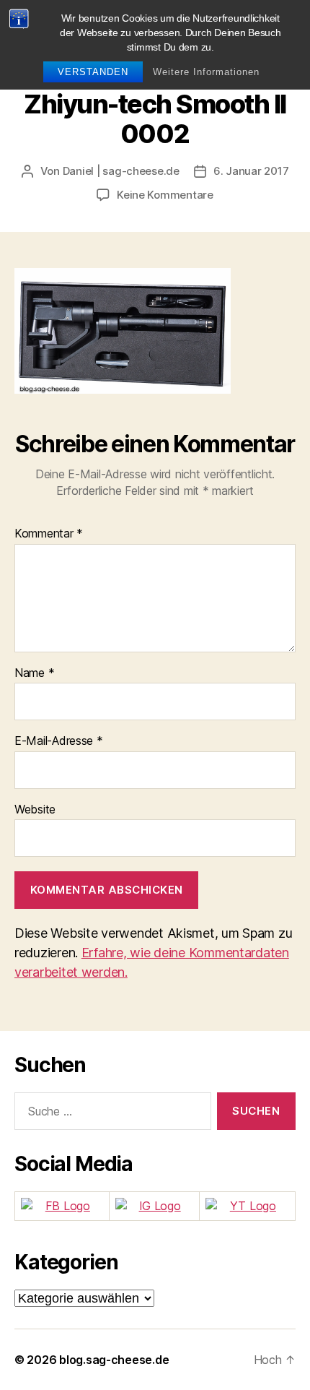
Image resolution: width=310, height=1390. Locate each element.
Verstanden (93, 71)
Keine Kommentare (165, 195)
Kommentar (48, 533)
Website (35, 809)
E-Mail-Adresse (58, 741)
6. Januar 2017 (250, 171)
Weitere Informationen (206, 71)
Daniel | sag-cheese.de (121, 171)
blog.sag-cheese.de (114, 1359)
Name (34, 673)
